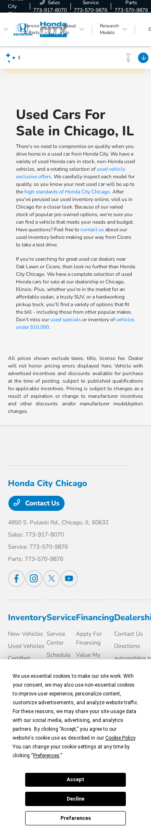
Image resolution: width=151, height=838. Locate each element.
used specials (65, 319)
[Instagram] (34, 578)
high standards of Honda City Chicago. (67, 191)
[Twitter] (51, 578)
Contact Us (41, 503)
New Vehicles (25, 634)
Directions (127, 646)
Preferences (75, 818)
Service (61, 617)
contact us (92, 229)
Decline (75, 799)
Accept (75, 779)
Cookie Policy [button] (120, 738)
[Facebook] (16, 578)
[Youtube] (69, 578)
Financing (95, 617)
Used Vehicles (26, 646)
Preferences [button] (46, 756)
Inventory (27, 617)
